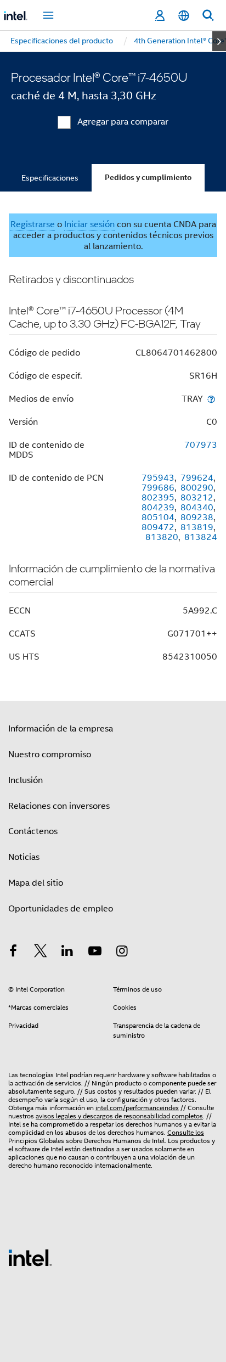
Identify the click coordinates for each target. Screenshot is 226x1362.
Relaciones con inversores (59, 806)
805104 (158, 517)
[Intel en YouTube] (95, 953)
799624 (196, 477)
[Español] (184, 16)
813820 (161, 537)
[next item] (219, 41)
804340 (196, 507)
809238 (196, 517)
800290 (196, 487)
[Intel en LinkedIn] (67, 953)
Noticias (23, 857)
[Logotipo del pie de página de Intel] (30, 1257)
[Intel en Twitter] (40, 953)
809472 (158, 527)
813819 (196, 527)
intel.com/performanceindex (137, 1108)
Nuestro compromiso (49, 754)
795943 (158, 477)
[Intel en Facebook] (13, 953)
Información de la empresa (60, 728)
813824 (200, 537)
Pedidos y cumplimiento (148, 177)
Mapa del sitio (35, 882)
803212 (196, 497)
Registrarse (32, 224)
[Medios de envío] (211, 398)
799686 (158, 487)
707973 (200, 445)
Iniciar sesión (89, 224)
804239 (158, 507)
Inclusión (25, 780)
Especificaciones (49, 178)
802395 (158, 497)
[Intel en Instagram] (121, 953)
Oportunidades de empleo (60, 908)
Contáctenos (33, 831)
